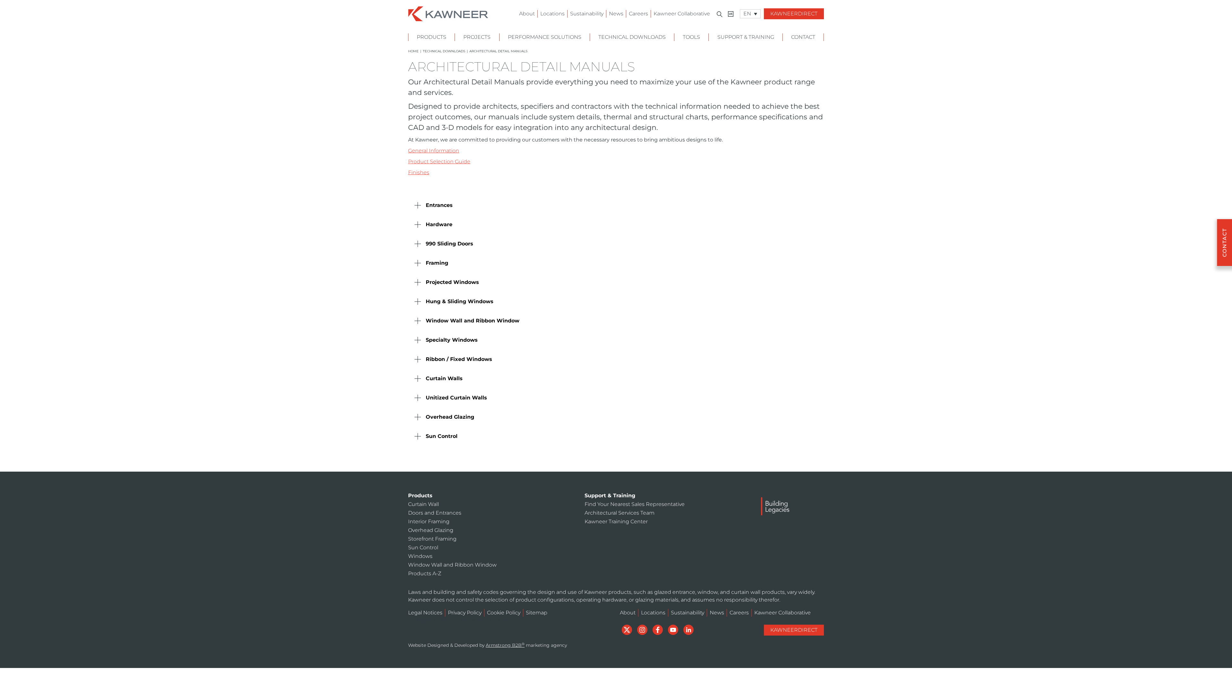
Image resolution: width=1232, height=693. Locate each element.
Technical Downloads (632, 37)
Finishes (418, 172)
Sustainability (586, 14)
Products (431, 37)
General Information (433, 151)
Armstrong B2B (505, 645)
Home (413, 51)
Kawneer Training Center (616, 521)
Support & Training (745, 37)
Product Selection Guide (439, 161)
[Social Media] (627, 629)
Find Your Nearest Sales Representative (635, 504)
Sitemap (536, 613)
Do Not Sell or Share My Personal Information (465, 620)
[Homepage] (448, 13)
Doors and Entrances (434, 513)
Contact (803, 37)
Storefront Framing (432, 539)
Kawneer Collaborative (682, 14)
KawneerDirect (793, 14)
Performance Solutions (544, 37)
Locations (552, 14)
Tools (691, 37)
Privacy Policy (465, 613)
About (527, 14)
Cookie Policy (503, 613)
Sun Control (423, 547)
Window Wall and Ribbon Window (452, 565)
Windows (420, 556)
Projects (477, 37)
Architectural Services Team (619, 513)
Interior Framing (428, 521)
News (616, 14)
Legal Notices (425, 613)
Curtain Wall (423, 504)
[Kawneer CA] (730, 14)
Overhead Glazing (430, 530)
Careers (638, 14)
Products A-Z (424, 573)
